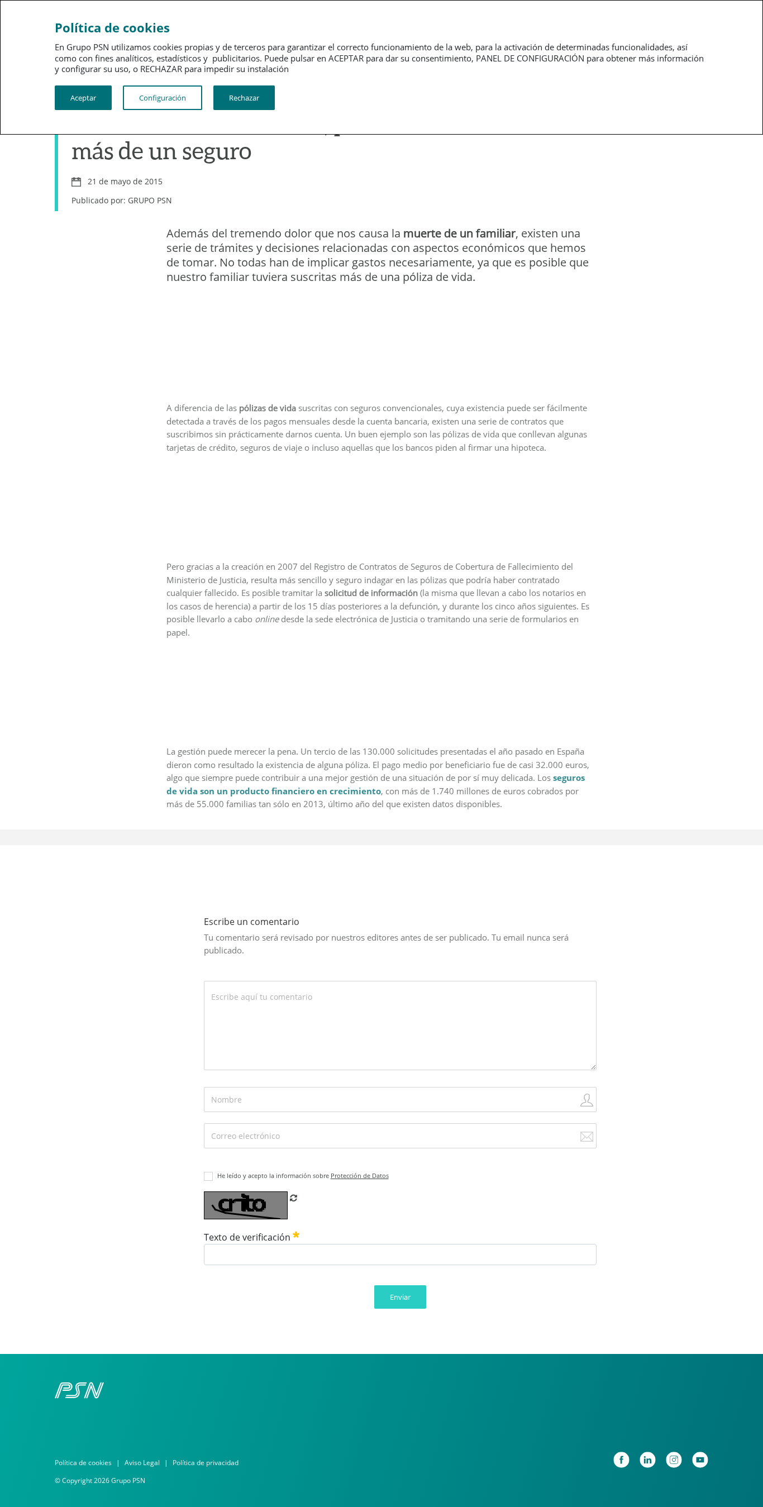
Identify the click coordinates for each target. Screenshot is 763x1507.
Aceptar (83, 98)
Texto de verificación (248, 1237)
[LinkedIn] (648, 1460)
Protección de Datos (360, 1175)
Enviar (400, 1297)
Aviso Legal (142, 1462)
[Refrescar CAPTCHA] (293, 1197)
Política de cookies (83, 1462)
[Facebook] (621, 1460)
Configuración (162, 98)
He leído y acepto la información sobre (303, 1175)
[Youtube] (700, 1460)
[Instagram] (674, 1460)
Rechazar (244, 98)
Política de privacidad (206, 1462)
